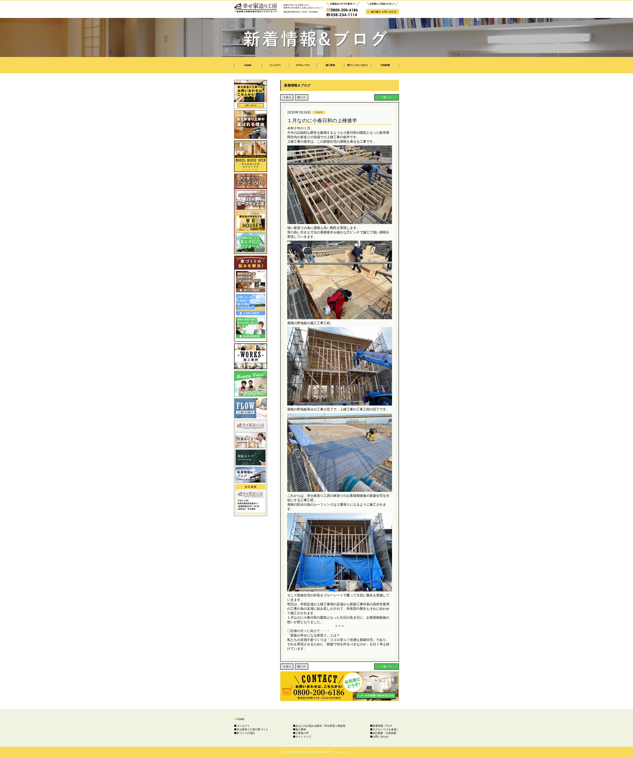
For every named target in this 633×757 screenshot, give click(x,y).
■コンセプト (242, 725)
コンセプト (275, 65)
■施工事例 (299, 729)
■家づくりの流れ (244, 733)
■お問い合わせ (379, 736)
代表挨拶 (385, 65)
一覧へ (385, 97)
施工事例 (330, 65)
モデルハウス (303, 65)
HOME (247, 65)
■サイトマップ (302, 736)
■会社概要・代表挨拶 (383, 733)
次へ (288, 97)
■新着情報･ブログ (381, 725)
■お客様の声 (301, 733)
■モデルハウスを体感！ (384, 729)
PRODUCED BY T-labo (343, 752)
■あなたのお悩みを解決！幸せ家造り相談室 (319, 725)
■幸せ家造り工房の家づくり (251, 729)
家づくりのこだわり (357, 65)
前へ (300, 97)
